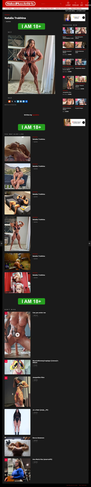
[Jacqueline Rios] (17, 391)
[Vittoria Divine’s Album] (68, 102)
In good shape (79, 108)
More (69, 54)
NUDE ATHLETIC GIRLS (62, 8)
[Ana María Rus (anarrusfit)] (17, 469)
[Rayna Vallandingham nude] (68, 30)
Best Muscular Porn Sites (72, 485)
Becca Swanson (38, 438)
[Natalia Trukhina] (17, 148)
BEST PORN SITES (82, 485)
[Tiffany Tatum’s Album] (80, 79)
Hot (6, 361)
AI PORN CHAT (81, 10)
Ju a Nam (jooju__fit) (40, 410)
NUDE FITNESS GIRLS (47, 8)
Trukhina (13, 104)
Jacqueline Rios (38, 377)
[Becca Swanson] (17, 446)
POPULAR (75, 5)
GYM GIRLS (8, 8)
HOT (81, 5)
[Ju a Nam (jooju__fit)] (17, 422)
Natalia (7, 104)
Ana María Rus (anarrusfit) (42, 459)
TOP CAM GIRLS (70, 10)
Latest (68, 5)
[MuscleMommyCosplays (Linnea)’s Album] (17, 367)
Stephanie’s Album (80, 68)
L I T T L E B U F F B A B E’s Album (68, 69)
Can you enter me (39, 313)
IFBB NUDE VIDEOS (33, 8)
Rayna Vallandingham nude (68, 37)
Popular (64, 28)
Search (60, 4)
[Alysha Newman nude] (80, 45)
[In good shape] (80, 102)
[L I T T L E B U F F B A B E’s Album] (68, 62)
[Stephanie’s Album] (80, 62)
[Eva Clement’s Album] (80, 30)
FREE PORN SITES (76, 8)
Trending (6, 313)
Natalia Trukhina (39, 139)
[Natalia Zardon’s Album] (68, 45)
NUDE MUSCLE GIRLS (20, 8)
